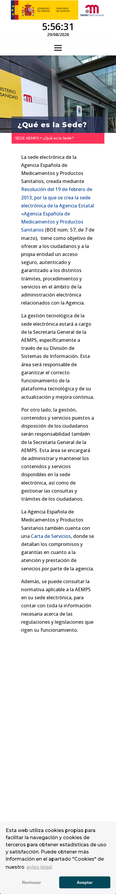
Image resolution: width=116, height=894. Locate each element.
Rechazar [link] (31, 882)
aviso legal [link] (39, 867)
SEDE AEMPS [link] (27, 138)
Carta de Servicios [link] (51, 536)
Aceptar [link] (85, 882)
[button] (58, 48)
